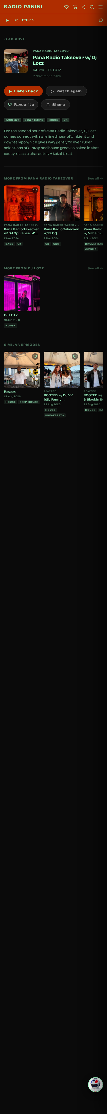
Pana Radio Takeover (52, 50)
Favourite (24, 105)
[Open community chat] (101, 20)
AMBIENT (12, 119)
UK (65, 119)
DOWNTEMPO (34, 119)
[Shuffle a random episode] (83, 7)
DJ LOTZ (54, 70)
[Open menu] (100, 6)
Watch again (66, 91)
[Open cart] (75, 7)
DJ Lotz (39, 70)
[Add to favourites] (35, 190)
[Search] (92, 7)
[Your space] (66, 7)
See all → (95, 178)
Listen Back (23, 91)
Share (58, 105)
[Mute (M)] (16, 20)
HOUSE (53, 119)
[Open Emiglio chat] (95, 1084)
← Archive (14, 39)
